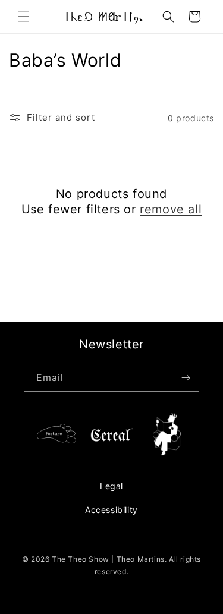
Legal (111, 486)
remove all (171, 209)
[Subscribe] (185, 378)
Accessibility (111, 510)
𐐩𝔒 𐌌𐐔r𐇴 (103, 17)
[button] (24, 17)
